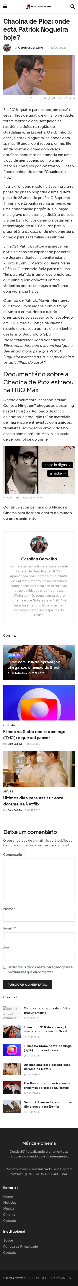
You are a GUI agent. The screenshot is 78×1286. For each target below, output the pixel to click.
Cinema (14, 654)
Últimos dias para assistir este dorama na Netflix (47, 1067)
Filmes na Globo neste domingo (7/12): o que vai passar (48, 1048)
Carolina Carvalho (30, 47)
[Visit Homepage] (39, 6)
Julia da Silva (19, 673)
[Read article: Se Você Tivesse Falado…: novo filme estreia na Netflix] (12, 1106)
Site (6, 948)
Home (8, 1196)
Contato (9, 1221)
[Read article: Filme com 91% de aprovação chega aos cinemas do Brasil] (12, 1031)
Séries (8, 791)
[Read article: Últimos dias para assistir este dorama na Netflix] (39, 769)
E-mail (9, 928)
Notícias (9, 1203)
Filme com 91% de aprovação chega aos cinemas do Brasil (46, 1029)
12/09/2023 (59, 47)
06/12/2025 (33, 810)
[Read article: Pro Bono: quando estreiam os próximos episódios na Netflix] (12, 1087)
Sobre (8, 1240)
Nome (9, 909)
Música (8, 1209)
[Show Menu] (5, 6)
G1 (45, 334)
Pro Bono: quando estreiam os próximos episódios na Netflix (47, 1085)
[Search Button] (72, 6)
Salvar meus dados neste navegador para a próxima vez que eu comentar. (40, 969)
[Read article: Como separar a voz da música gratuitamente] (12, 1012)
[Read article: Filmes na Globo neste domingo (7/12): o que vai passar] (39, 702)
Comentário (14, 854)
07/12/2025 (37, 673)
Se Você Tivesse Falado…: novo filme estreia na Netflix (48, 1104)
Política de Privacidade (20, 1247)
